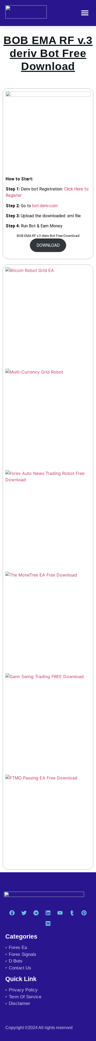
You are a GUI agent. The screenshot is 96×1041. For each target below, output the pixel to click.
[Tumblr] (72, 913)
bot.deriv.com (45, 205)
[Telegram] (36, 913)
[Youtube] (60, 913)
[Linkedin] (48, 913)
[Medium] (48, 923)
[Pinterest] (84, 913)
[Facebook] (12, 913)
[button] (85, 13)
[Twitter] (24, 913)
